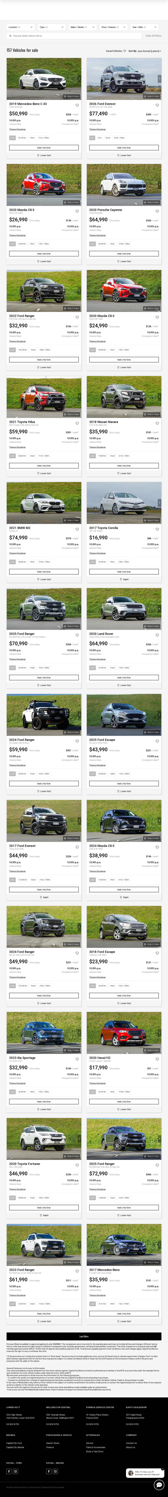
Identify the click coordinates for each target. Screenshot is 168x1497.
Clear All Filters (153, 36)
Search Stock (52, 1443)
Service (89, 1443)
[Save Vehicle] (77, 106)
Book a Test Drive (43, 147)
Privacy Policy (34, 1487)
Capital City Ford (14, 1443)
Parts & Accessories (95, 1447)
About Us (130, 1447)
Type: (42, 27)
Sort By (132, 51)
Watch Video (73, 96)
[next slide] (79, 79)
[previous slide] (8, 79)
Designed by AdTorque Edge (52, 1487)
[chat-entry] (159, 1485)
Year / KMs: (138, 27)
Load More (84, 1336)
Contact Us (131, 1443)
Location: (13, 27)
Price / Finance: (109, 27)
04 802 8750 (12, 1424)
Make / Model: (77, 27)
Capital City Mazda (15, 1447)
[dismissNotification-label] (162, 1468)
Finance (50, 1447)
